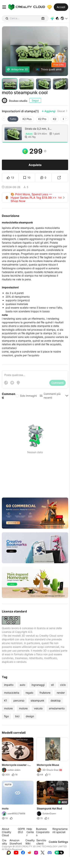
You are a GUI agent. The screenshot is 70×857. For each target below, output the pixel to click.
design (30, 716)
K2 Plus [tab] (27, 119)
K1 (5, 700)
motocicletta (11, 692)
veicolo (38, 708)
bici (17, 716)
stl (52, 684)
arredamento (57, 708)
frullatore (45, 692)
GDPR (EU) (21, 830)
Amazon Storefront (16, 842)
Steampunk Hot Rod (49, 808)
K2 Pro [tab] (42, 119)
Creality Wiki (30, 842)
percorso (18, 700)
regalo (29, 692)
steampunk (37, 700)
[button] (64, 18)
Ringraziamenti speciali (60, 830)
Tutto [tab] (13, 119)
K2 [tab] (54, 119)
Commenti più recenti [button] (52, 395)
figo (6, 716)
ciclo (63, 684)
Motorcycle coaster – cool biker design (15, 765)
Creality (4, 842)
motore (8, 708)
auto (22, 684)
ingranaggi (38, 684)
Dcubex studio (18, 100)
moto (5, 808)
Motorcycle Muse (48, 764)
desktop (56, 700)
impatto (8, 684)
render (61, 692)
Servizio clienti (41, 842)
